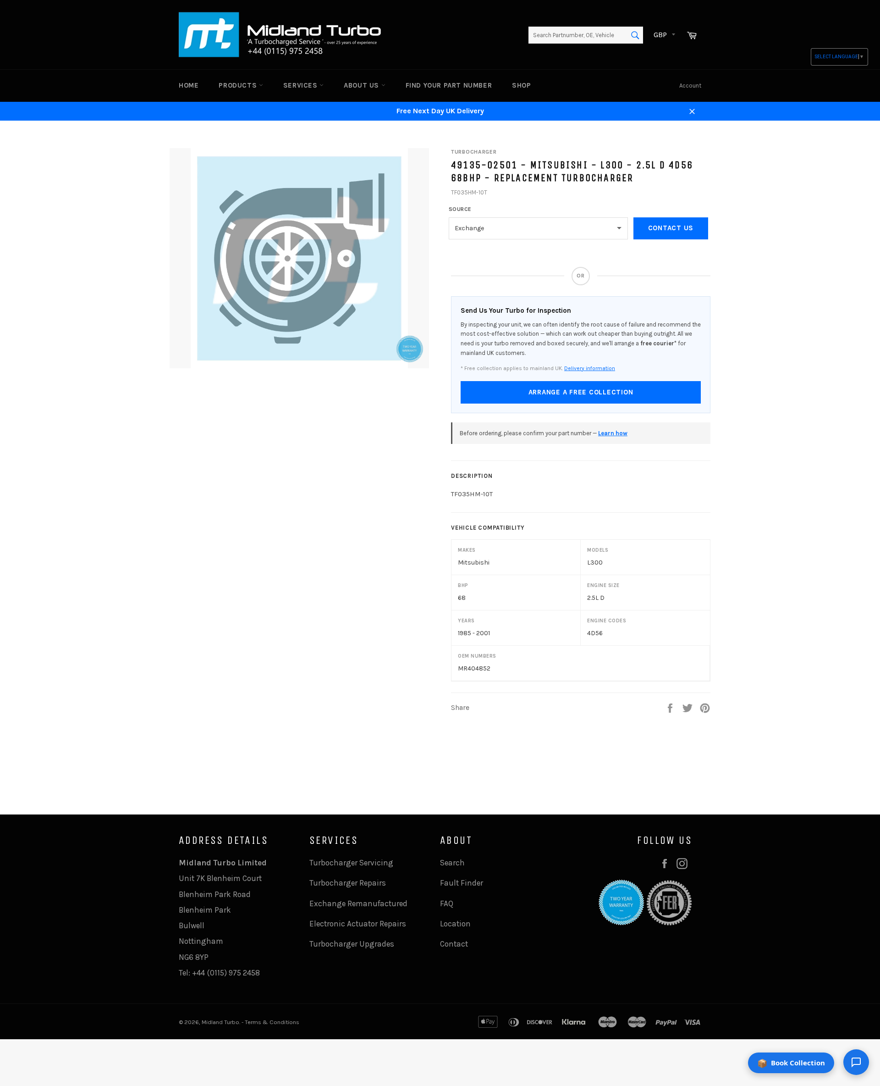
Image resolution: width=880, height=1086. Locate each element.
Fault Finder (461, 882)
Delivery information (589, 368)
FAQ (446, 903)
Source (460, 209)
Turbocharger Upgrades (351, 943)
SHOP (521, 85)
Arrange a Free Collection (580, 392)
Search (452, 862)
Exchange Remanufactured (358, 903)
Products (238, 85)
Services (301, 85)
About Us (362, 85)
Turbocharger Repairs (347, 882)
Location (455, 923)
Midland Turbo (220, 1022)
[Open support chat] (856, 1062)
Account (690, 85)
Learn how (612, 433)
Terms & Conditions (272, 1022)
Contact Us (671, 228)
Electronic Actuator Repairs (357, 923)
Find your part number (449, 85)
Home (188, 85)
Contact (454, 943)
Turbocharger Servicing (351, 862)
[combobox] (585, 35)
